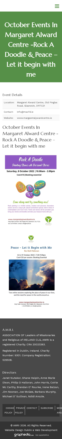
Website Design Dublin (18, 430)
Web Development (46, 430)
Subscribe (47, 408)
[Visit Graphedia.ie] (31, 434)
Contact (32, 408)
